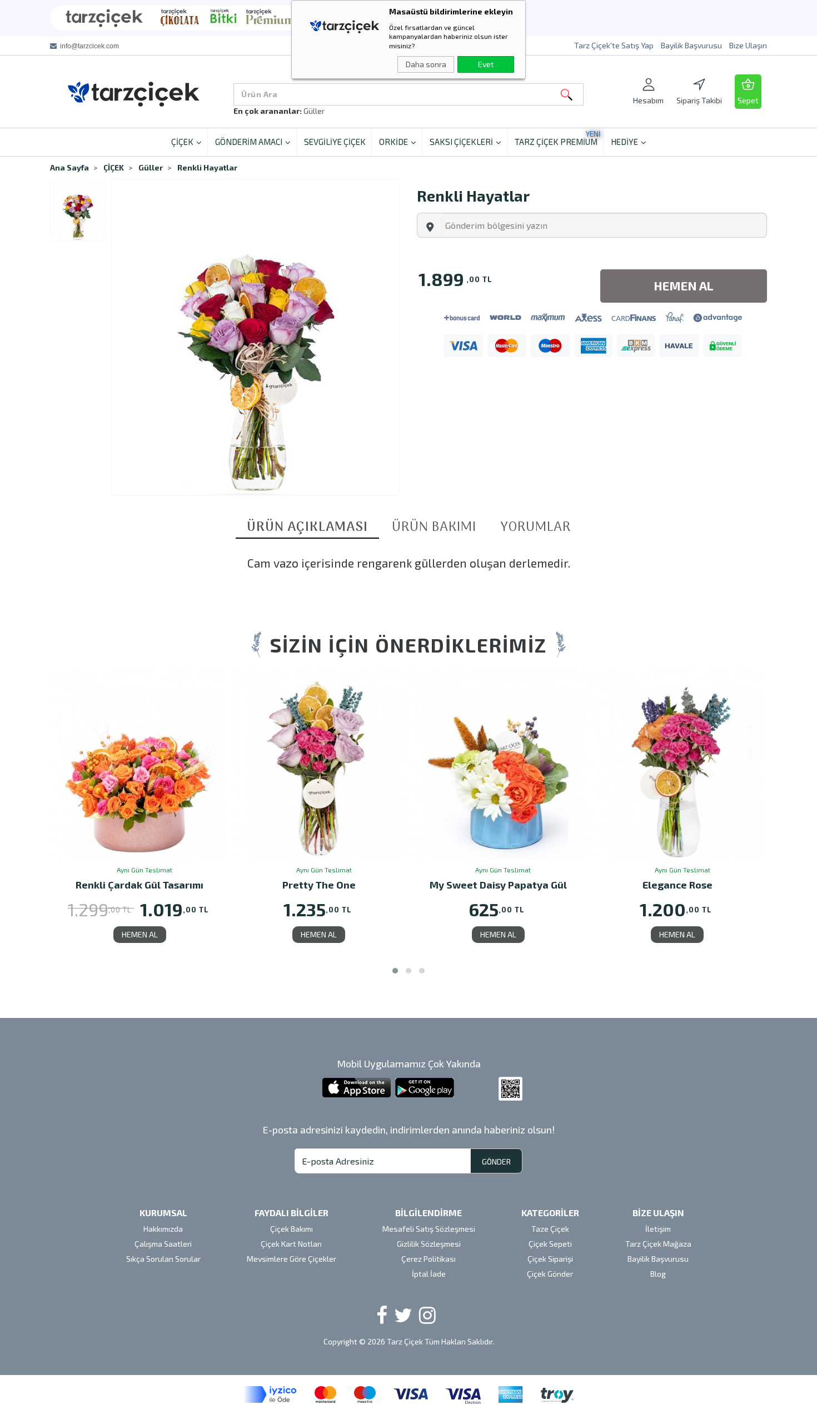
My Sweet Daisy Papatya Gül (498, 885)
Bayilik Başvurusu (691, 45)
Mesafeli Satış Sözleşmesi (428, 1228)
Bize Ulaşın (748, 45)
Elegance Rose (677, 885)
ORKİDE (393, 142)
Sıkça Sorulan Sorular (163, 1258)
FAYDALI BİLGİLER (291, 1212)
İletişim (658, 1228)
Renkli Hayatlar (207, 167)
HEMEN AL (140, 934)
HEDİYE (624, 142)
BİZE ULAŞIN (658, 1212)
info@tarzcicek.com (89, 46)
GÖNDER (496, 1161)
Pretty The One (319, 885)
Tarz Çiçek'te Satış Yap (614, 45)
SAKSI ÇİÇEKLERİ (461, 142)
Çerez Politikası (428, 1258)
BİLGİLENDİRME (428, 1212)
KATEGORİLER (550, 1212)
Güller (150, 167)
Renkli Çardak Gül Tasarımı (139, 885)
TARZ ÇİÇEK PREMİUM (557, 138)
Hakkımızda (163, 1228)
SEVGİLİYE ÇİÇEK (335, 142)
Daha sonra (426, 64)
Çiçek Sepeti (550, 1243)
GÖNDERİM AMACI (248, 142)
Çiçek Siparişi (550, 1258)
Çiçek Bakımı (291, 1228)
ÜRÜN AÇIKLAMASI (307, 528)
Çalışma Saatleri (163, 1243)
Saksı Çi (317, 111)
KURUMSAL (163, 1212)
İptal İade (429, 1273)
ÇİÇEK (182, 142)
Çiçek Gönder (550, 1273)
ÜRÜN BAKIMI (434, 527)
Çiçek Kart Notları (291, 1243)
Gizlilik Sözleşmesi (429, 1243)
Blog (658, 1273)
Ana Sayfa (69, 167)
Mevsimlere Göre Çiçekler (291, 1258)
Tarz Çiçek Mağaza (658, 1243)
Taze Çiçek (550, 1228)
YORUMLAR (535, 527)
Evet (486, 64)
